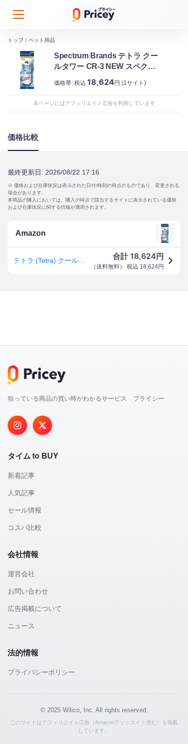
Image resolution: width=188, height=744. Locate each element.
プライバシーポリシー (41, 672)
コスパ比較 (24, 527)
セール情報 (24, 510)
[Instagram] (17, 425)
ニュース (21, 626)
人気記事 (21, 493)
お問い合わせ (28, 591)
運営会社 (21, 574)
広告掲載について (35, 608)
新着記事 (21, 475)
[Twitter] (42, 425)
